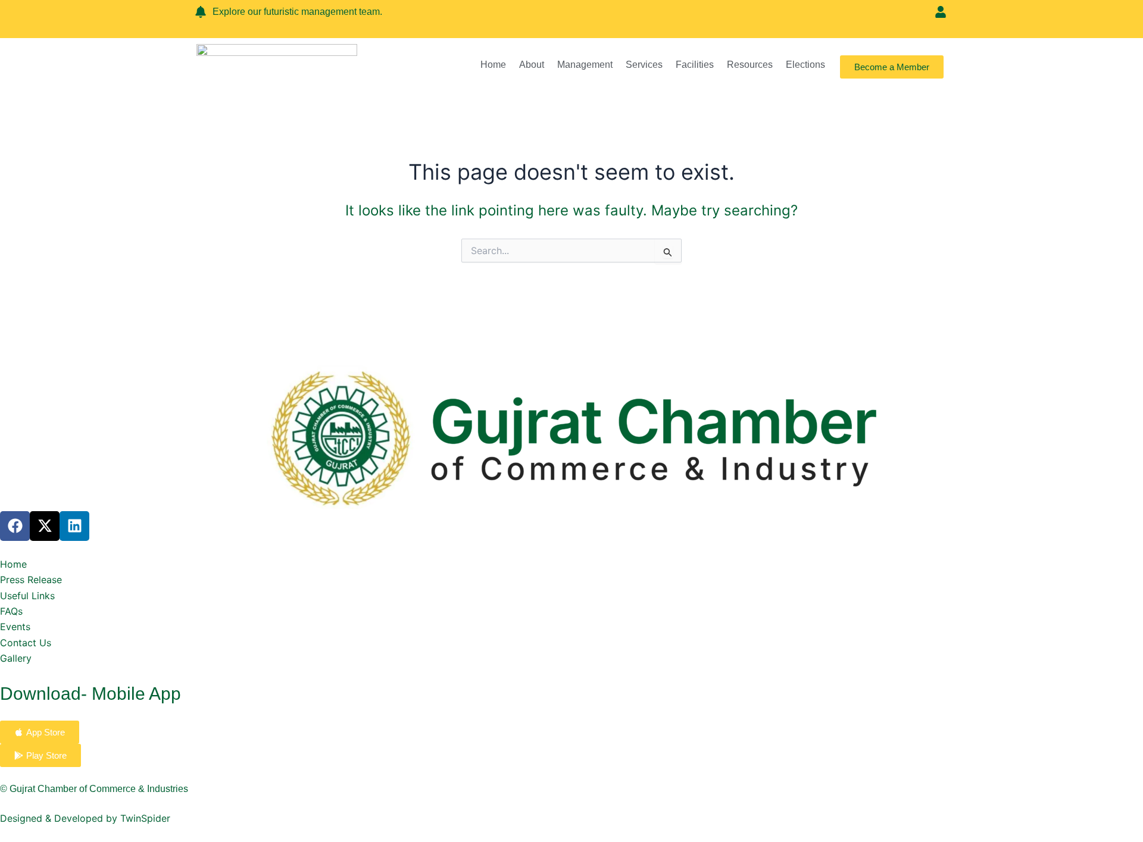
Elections (805, 65)
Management (585, 65)
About (531, 65)
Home (493, 65)
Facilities (695, 65)
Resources (750, 65)
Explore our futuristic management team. (297, 12)
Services (644, 65)
